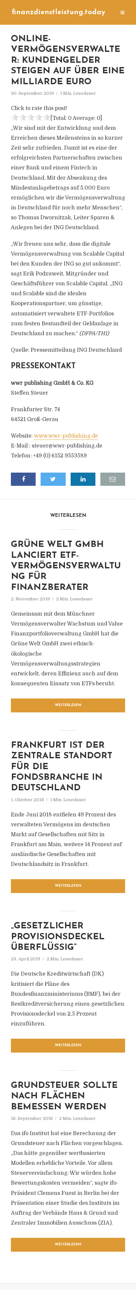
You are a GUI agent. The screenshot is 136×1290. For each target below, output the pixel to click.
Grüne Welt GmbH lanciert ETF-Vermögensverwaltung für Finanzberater (66, 566)
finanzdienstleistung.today (58, 12)
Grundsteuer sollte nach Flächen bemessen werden (64, 1096)
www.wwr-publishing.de (66, 436)
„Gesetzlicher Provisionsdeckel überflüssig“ (58, 937)
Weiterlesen (68, 705)
